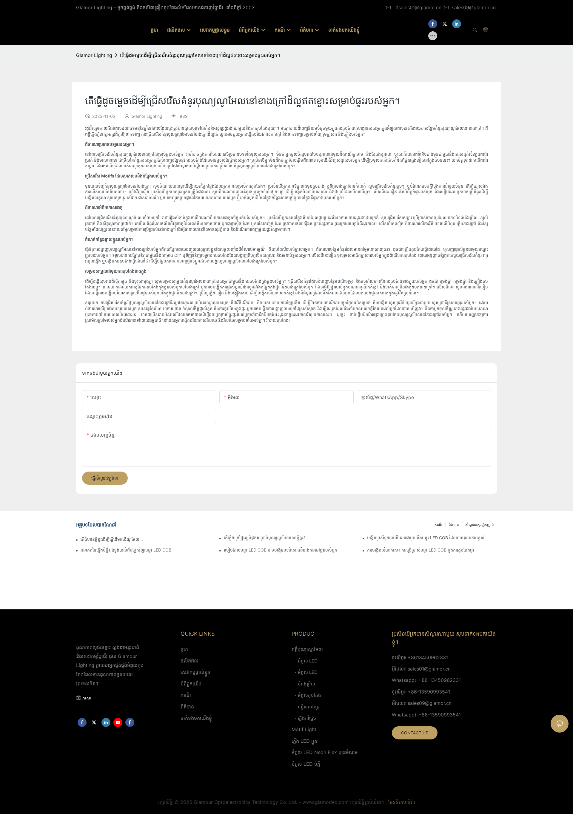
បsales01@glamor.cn (417, 7)
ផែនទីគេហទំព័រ (401, 802)
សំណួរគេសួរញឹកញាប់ (479, 524)
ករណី (438, 524)
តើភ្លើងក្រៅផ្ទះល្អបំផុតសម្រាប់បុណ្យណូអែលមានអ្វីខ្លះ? (265, 537)
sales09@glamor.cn (474, 7)
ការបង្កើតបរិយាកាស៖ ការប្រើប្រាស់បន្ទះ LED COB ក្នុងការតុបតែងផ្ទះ (420, 549)
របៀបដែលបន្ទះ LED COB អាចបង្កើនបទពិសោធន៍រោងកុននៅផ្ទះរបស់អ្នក (280, 549)
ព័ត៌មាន (454, 524)
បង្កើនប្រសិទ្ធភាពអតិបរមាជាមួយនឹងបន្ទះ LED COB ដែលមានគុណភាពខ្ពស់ (425, 537)
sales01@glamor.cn (429, 669)
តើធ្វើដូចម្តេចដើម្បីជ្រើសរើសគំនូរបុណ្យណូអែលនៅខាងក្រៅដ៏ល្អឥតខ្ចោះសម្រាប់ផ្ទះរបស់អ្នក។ (200, 55)
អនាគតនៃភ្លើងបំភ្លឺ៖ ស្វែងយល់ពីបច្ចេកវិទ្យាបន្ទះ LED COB (126, 549)
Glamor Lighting (94, 55)
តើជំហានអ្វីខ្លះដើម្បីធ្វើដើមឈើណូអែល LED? (112, 539)
